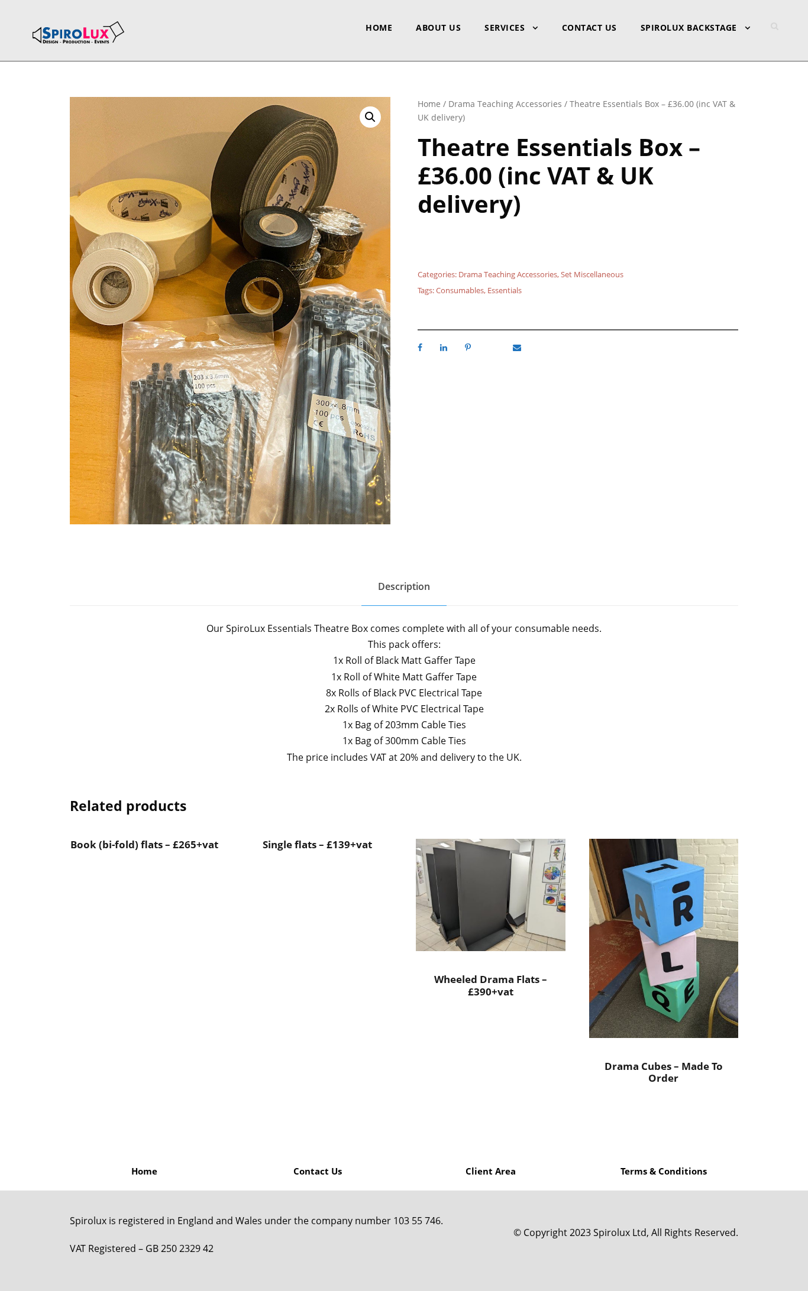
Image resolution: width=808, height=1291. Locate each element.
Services (504, 27)
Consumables (460, 290)
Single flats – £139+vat (317, 844)
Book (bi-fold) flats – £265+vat (144, 844)
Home (379, 27)
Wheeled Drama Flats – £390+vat (490, 985)
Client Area (491, 1171)
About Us (438, 27)
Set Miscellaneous (592, 274)
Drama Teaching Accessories (505, 103)
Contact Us (589, 27)
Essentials (504, 290)
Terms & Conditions (663, 1171)
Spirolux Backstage (689, 27)
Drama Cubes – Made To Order (664, 1072)
